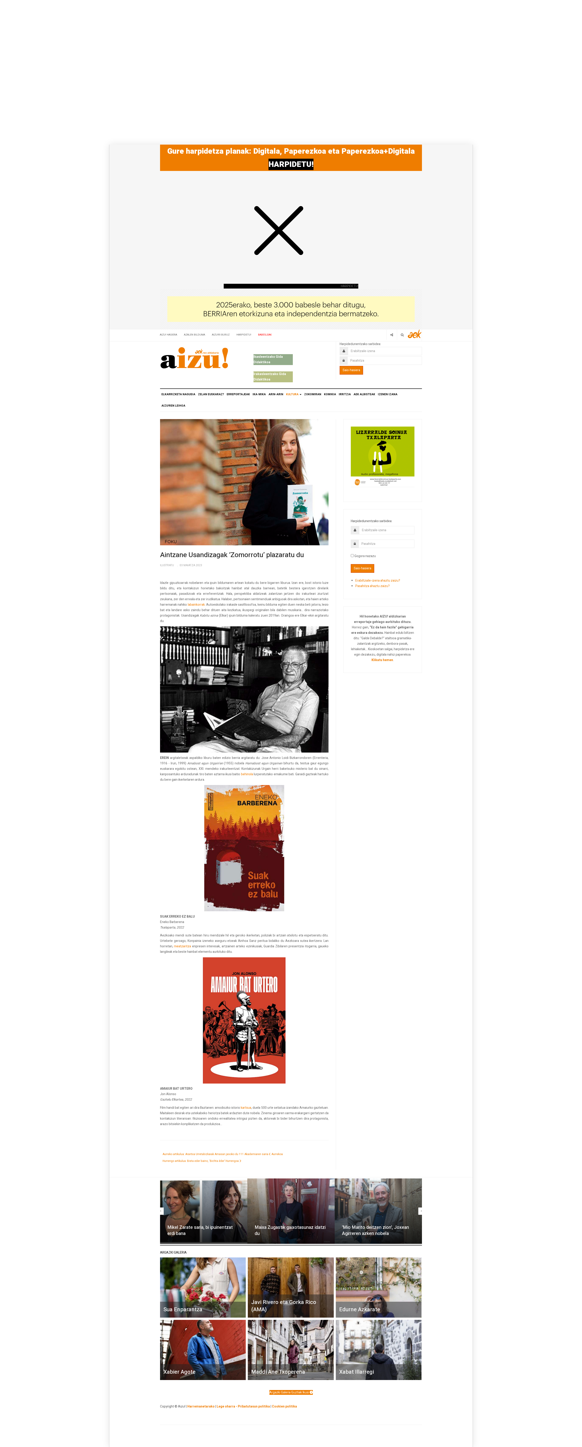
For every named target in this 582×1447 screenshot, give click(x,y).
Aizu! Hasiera (168, 335)
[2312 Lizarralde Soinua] (382, 456)
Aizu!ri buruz (221, 335)
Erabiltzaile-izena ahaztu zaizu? (377, 580)
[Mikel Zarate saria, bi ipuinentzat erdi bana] (203, 1211)
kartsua (246, 1107)
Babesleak (265, 335)
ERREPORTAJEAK (238, 394)
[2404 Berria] (291, 308)
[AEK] (415, 333)
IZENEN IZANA (387, 394)
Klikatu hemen (382, 660)
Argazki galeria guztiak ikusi (289, 1392)
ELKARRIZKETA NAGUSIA (178, 394)
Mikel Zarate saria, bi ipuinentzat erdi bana (200, 1230)
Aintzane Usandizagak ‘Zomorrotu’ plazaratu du (232, 555)
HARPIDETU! (291, 164)
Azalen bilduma (194, 335)
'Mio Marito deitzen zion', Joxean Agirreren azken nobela (375, 1230)
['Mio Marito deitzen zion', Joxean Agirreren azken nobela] (378, 1211)
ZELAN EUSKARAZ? (211, 394)
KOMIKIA (330, 394)
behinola (247, 774)
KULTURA (292, 394)
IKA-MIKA (259, 394)
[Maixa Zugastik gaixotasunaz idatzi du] (291, 1211)
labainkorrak (196, 604)
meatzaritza (182, 946)
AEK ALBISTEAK (364, 394)
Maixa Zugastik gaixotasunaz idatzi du (290, 1230)
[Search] (402, 334)
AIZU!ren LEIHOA (173, 406)
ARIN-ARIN (275, 394)
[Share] (391, 334)
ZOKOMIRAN (312, 394)
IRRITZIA (345, 394)
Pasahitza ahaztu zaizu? (372, 586)
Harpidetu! (243, 335)
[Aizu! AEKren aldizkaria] (194, 358)
